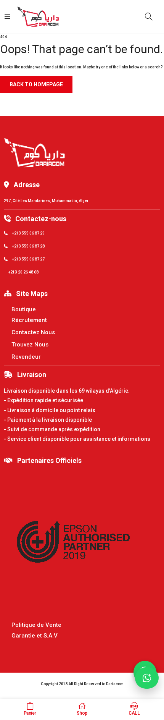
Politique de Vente (36, 624)
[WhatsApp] (147, 678)
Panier (30, 713)
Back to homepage (36, 84)
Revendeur (26, 356)
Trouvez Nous (29, 344)
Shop (82, 713)
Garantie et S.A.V (34, 635)
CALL (134, 713)
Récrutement (29, 320)
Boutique (23, 309)
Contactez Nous (33, 332)
